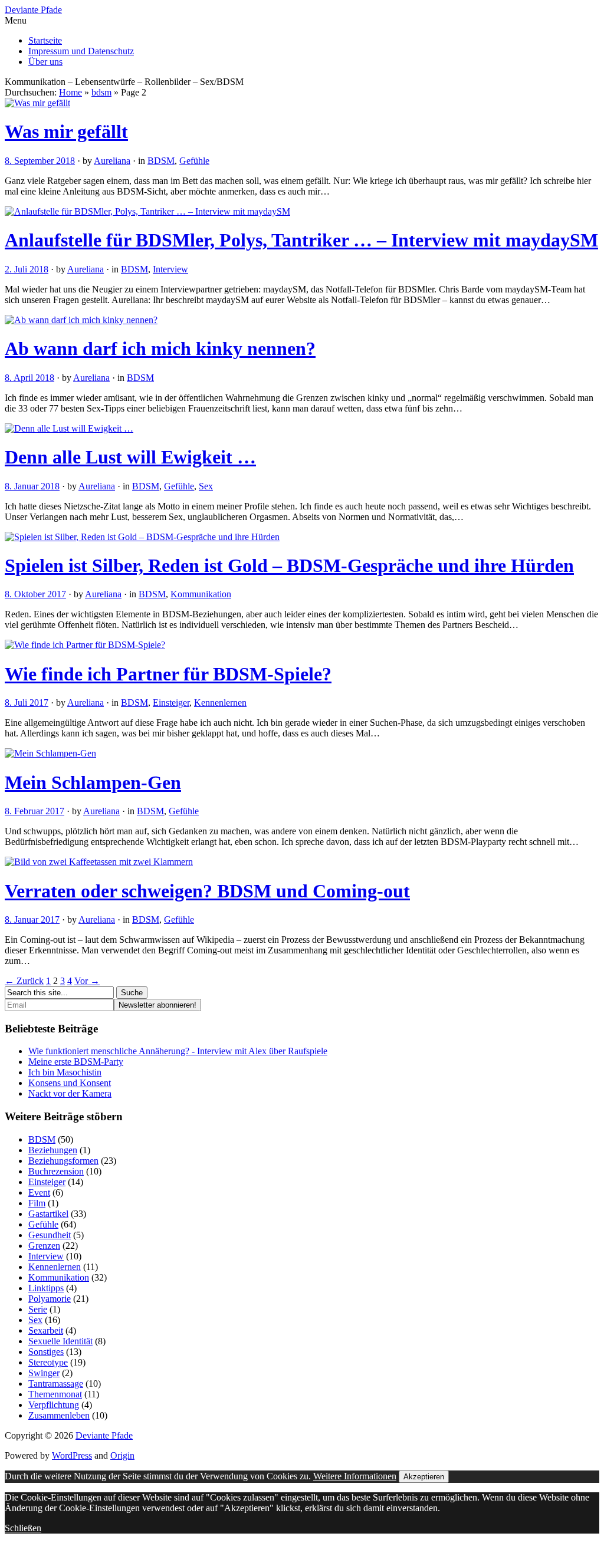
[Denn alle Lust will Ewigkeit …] (69, 428)
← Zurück (24, 981)
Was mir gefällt (66, 131)
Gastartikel (48, 1214)
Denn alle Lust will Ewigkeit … (130, 457)
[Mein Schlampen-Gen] (50, 753)
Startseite (45, 40)
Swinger (44, 1373)
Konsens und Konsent (69, 1083)
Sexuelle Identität (60, 1341)
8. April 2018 (29, 378)
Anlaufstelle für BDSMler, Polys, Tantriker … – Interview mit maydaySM (301, 240)
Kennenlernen (220, 703)
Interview (170, 269)
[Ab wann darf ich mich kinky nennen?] (81, 320)
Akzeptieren (423, 1476)
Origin (122, 1455)
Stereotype (48, 1362)
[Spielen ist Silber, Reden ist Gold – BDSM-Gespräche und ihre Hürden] (142, 537)
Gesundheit (49, 1235)
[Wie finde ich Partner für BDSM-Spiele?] (85, 645)
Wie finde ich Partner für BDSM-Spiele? (168, 674)
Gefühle (194, 161)
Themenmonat (55, 1394)
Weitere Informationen (354, 1476)
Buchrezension (56, 1171)
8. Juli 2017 (26, 703)
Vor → (87, 981)
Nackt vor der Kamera (69, 1093)
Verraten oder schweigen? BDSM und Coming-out (207, 891)
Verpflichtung (53, 1405)
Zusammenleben (59, 1415)
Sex (206, 486)
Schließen (23, 1528)
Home (70, 92)
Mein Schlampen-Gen (93, 782)
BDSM (161, 161)
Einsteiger (171, 703)
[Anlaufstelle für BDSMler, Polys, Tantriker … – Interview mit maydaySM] (147, 211)
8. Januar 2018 (32, 486)
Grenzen (44, 1246)
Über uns (45, 62)
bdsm (101, 92)
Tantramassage (55, 1383)
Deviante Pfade (33, 10)
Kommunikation (200, 594)
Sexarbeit (45, 1330)
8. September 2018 (40, 161)
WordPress (72, 1455)
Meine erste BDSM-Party (75, 1062)
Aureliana (112, 161)
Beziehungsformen (63, 1161)
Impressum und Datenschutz (81, 51)
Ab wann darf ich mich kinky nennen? (160, 348)
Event (39, 1192)
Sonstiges (46, 1352)
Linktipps (46, 1288)
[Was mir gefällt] (37, 103)
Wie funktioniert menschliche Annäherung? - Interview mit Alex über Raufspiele (177, 1051)
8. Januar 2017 (32, 919)
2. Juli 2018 (26, 269)
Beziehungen (52, 1150)
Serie (37, 1309)
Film (36, 1203)
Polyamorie (49, 1299)
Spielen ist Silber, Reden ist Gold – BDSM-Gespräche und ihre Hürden (289, 565)
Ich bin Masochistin (64, 1072)
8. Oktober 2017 (35, 594)
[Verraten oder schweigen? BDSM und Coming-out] (99, 862)
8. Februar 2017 (34, 811)
